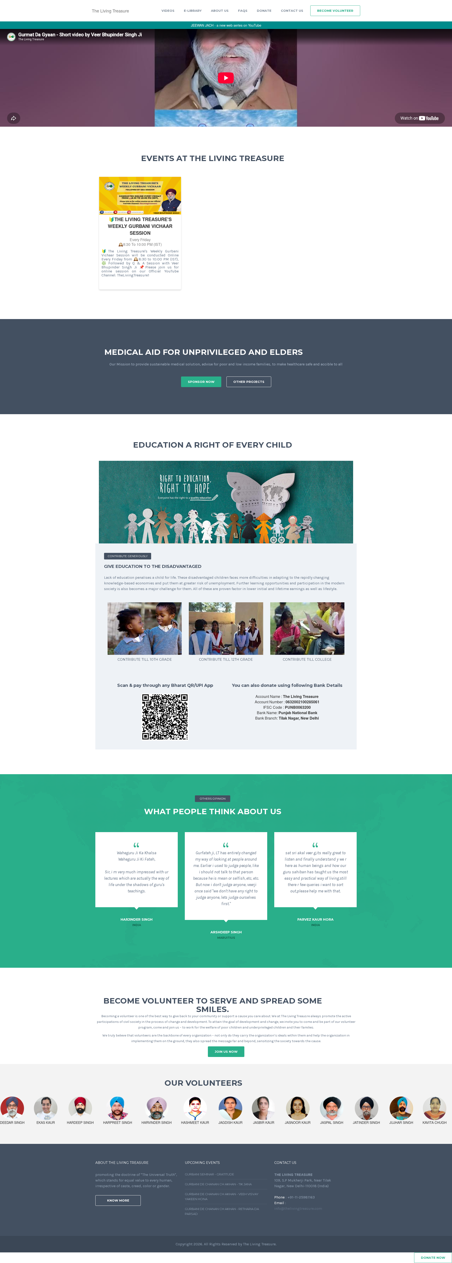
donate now (433, 1257)
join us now (226, 1051)
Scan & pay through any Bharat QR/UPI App (165, 685)
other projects (248, 382)
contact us (292, 10)
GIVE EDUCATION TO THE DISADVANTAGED (153, 566)
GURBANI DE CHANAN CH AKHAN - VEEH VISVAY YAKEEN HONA (221, 1196)
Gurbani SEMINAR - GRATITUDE (209, 1174)
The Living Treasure (110, 11)
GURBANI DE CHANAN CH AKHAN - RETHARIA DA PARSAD (222, 1211)
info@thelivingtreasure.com (298, 1208)
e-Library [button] (193, 10)
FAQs (242, 10)
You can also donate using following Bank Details (287, 685)
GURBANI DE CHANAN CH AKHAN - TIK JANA (218, 1184)
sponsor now (201, 382)
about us (220, 10)
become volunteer (335, 10)
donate (264, 10)
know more (118, 1200)
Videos (167, 10)
